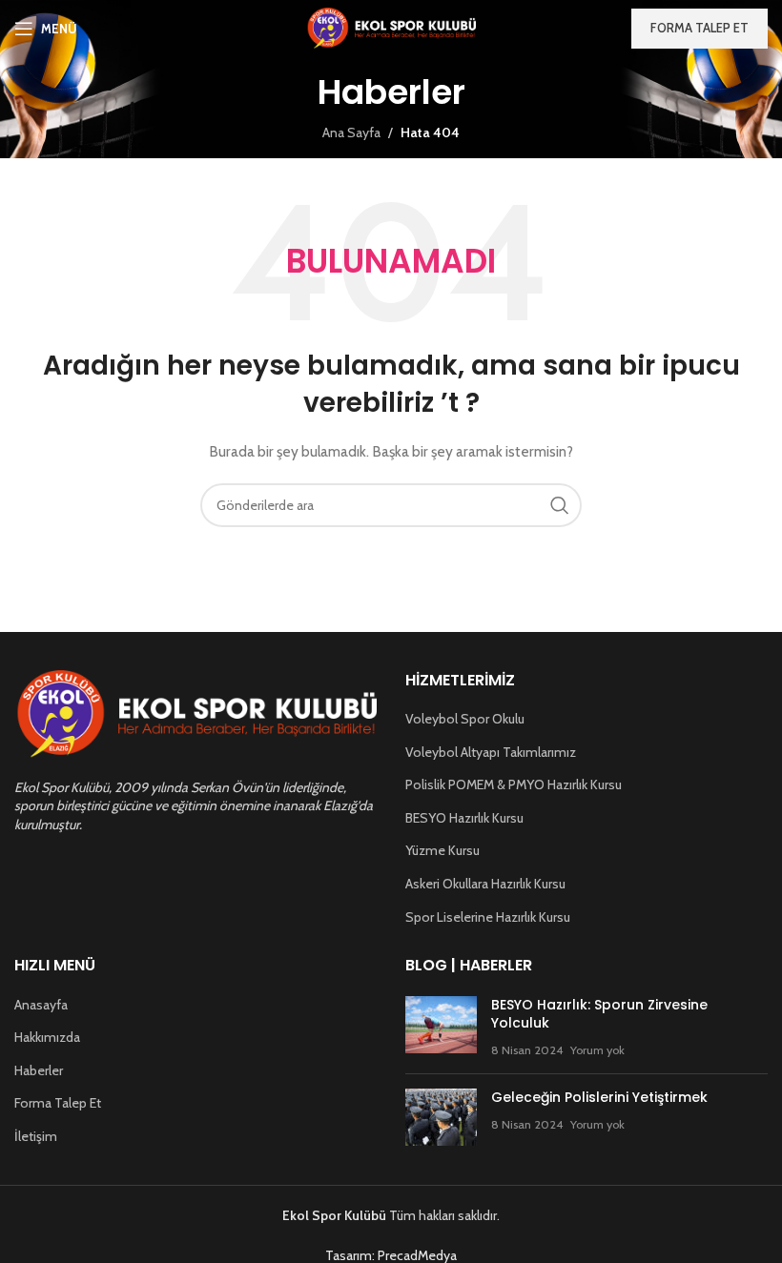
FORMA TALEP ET (699, 27)
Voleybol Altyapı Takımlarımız (490, 752)
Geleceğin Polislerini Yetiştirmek (599, 1097)
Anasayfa (41, 1004)
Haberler (38, 1070)
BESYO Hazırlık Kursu (464, 817)
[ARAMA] (560, 505)
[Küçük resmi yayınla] (441, 1028)
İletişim (35, 1136)
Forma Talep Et (57, 1102)
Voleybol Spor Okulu (465, 718)
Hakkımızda (47, 1037)
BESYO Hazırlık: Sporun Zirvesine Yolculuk (599, 1014)
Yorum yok (597, 1050)
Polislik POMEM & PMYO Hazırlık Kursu (513, 784)
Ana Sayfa (351, 132)
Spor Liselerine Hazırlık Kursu (487, 917)
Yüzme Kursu (442, 850)
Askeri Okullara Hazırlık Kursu (485, 883)
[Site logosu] (391, 26)
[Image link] (195, 713)
